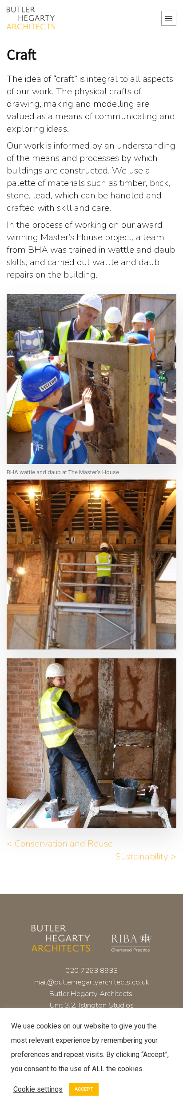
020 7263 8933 (91, 970)
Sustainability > (145, 856)
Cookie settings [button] (38, 1089)
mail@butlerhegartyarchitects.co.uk (91, 982)
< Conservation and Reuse (60, 843)
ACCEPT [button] (84, 1089)
